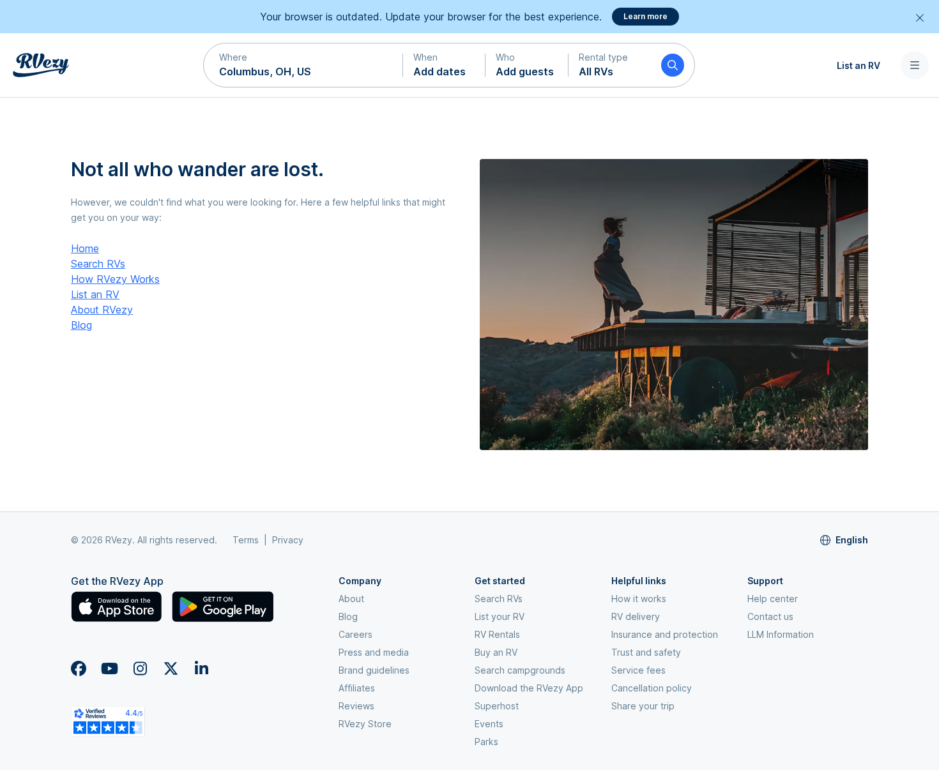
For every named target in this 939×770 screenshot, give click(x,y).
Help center (772, 598)
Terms (246, 539)
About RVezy (102, 309)
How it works (638, 598)
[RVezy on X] (170, 668)
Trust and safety (646, 652)
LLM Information (780, 634)
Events (489, 723)
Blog (81, 325)
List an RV (858, 64)
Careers (355, 634)
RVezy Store (365, 723)
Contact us (770, 616)
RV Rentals (497, 634)
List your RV (499, 616)
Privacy (287, 539)
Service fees (638, 670)
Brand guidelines (374, 670)
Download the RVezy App (529, 688)
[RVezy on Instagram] (140, 668)
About (351, 598)
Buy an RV (496, 652)
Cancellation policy (651, 688)
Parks (486, 741)
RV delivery (635, 616)
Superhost (497, 705)
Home (85, 248)
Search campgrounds (520, 670)
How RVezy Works (115, 279)
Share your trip (643, 705)
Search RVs (98, 263)
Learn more (645, 16)
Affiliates (357, 688)
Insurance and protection (664, 634)
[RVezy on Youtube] (109, 668)
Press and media (374, 652)
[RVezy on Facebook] (78, 668)
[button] (303, 65)
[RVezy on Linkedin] (201, 668)
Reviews (356, 705)
